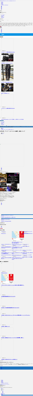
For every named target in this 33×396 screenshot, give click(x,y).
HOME (2, 128)
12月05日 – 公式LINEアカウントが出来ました (9, 359)
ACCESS (2, 4)
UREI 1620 (2, 17)
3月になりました (3, 233)
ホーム (2, 388)
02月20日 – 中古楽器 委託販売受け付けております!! (10, 307)
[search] (6, 125)
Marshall (2, 16)
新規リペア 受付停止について (5, 93)
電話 (2, 394)
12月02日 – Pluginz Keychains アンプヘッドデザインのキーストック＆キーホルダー (17, 258)
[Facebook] (1, 167)
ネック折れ (2, 15)
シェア (3, 389)
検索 (0, 26)
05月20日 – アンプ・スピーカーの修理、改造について (7, 129)
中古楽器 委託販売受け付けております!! (8, 296)
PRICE (2, 3)
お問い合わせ (3, 393)
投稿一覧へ (1, 228)
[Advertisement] (16, 139)
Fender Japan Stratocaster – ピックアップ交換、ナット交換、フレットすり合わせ (12, 119)
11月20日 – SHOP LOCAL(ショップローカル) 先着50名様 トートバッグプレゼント (17, 248)
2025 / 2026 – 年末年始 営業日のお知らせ (7, 82)
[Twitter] (1, 168)
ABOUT (2, 2)
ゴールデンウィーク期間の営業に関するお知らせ (8, 108)
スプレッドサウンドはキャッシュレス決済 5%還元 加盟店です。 (12, 285)
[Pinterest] (1, 169)
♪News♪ (3, 133)
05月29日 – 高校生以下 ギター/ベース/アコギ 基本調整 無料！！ (12, 337)
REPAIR (2, 381)
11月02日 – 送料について (25, 246)
